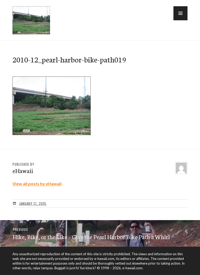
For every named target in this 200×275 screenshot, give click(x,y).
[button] (180, 13)
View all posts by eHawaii (36, 183)
